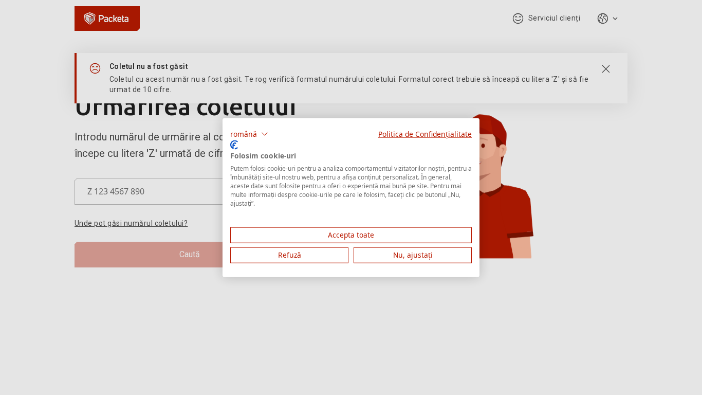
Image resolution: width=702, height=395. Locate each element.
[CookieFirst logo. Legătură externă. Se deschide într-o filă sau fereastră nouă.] (234, 144)
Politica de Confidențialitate (425, 134)
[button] (249, 134)
